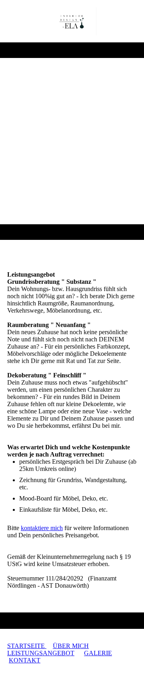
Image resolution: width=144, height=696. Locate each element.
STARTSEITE (26, 645)
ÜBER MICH (71, 645)
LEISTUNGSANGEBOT (40, 653)
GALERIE (98, 653)
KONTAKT (24, 660)
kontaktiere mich (42, 527)
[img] (72, 21)
